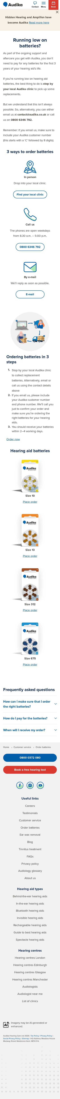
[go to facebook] (19, 786)
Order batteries (30, 827)
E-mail (30, 294)
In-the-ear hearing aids (30, 903)
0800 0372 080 (30, 758)
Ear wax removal (30, 835)
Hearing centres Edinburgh (30, 965)
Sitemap (25, 1038)
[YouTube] (40, 786)
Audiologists (30, 987)
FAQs (30, 856)
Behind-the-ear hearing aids (30, 896)
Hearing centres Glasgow (30, 972)
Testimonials (30, 813)
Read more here (39, 22)
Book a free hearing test (30, 770)
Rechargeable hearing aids (30, 925)
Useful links (30, 798)
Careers (30, 806)
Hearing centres (30, 950)
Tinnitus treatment (30, 849)
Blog (30, 842)
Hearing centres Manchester (30, 979)
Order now (13, 439)
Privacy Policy (46, 1035)
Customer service (30, 820)
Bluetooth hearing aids (30, 911)
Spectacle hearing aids (30, 940)
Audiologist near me (30, 994)
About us (30, 878)
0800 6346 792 (30, 247)
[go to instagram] (30, 786)
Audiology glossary (30, 871)
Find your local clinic (30, 194)
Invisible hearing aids (30, 918)
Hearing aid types (30, 888)
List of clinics (30, 1001)
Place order (30, 502)
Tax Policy (35, 1035)
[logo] (12, 4)
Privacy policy (30, 864)
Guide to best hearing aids (30, 932)
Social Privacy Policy (11, 1038)
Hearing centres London (30, 958)
